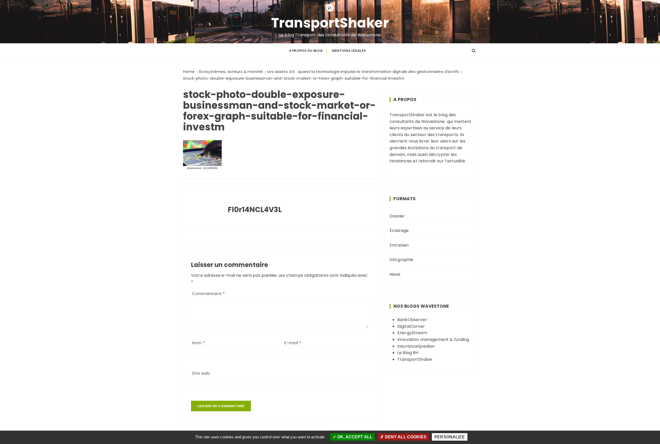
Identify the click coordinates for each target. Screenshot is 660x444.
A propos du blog (306, 50)
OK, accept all (354, 437)
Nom (198, 343)
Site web (201, 373)
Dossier (397, 216)
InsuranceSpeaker (416, 346)
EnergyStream (412, 333)
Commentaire (208, 294)
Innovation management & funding (433, 339)
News (395, 274)
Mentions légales (349, 50)
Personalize (449, 437)
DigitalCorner (411, 326)
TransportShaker (330, 23)
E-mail (292, 343)
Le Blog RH (407, 353)
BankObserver (412, 320)
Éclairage (399, 230)
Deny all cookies (405, 437)
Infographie (402, 260)
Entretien (399, 245)
